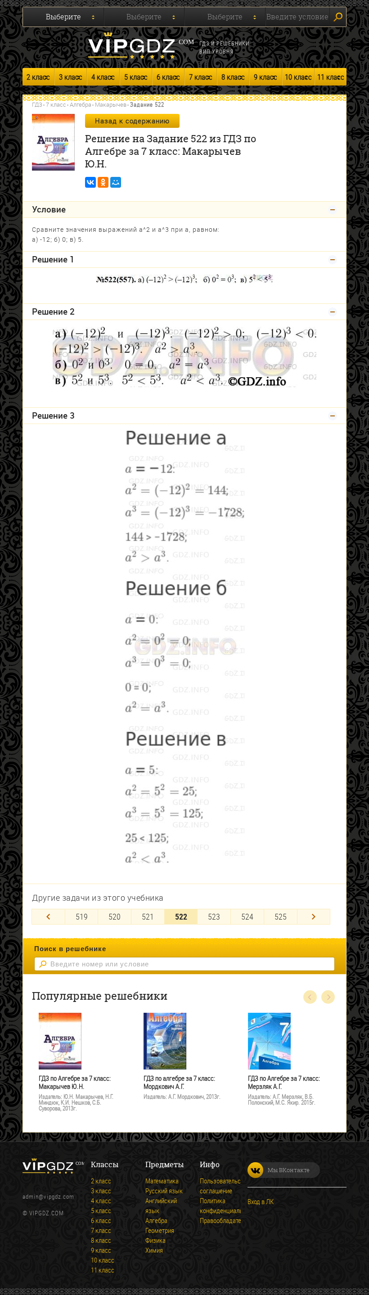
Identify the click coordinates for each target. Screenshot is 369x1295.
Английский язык (161, 1205)
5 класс (136, 77)
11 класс (330, 77)
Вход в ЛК (261, 1201)
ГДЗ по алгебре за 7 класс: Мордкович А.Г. (179, 1082)
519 (82, 916)
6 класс (168, 77)
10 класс (298, 77)
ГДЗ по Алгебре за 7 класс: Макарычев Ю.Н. (75, 1082)
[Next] (313, 916)
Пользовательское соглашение (225, 1185)
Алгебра (80, 104)
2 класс (38, 77)
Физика (155, 1240)
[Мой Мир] (115, 182)
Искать (338, 17)
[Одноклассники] (103, 182)
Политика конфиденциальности (229, 1205)
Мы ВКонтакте (289, 1170)
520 (114, 916)
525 (280, 916)
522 (181, 916)
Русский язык (164, 1190)
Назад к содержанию (132, 120)
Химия (154, 1249)
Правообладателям (226, 1220)
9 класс (265, 77)
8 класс (233, 77)
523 (214, 916)
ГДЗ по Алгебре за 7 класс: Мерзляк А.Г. (284, 1082)
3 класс (70, 77)
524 (247, 916)
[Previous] (48, 916)
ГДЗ (37, 104)
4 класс (103, 77)
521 (148, 916)
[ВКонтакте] (90, 182)
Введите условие (297, 17)
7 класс (200, 77)
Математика (162, 1180)
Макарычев (110, 104)
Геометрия (159, 1230)
